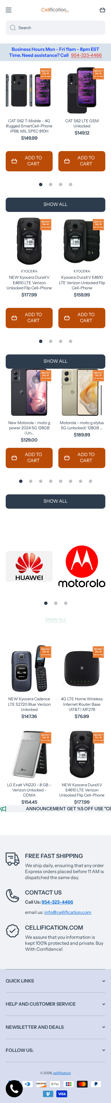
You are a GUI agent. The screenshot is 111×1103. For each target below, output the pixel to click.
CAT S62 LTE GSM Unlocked (82, 123)
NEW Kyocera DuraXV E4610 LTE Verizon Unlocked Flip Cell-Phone (29, 282)
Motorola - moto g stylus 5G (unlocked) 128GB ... (82, 425)
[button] (102, 10)
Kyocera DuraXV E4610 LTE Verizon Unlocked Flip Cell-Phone (82, 282)
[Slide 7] (80, 481)
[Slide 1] (40, 184)
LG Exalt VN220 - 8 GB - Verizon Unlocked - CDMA (29, 790)
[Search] (11, 28)
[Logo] (55, 10)
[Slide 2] (50, 184)
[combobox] (55, 28)
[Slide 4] (70, 184)
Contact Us (43, 892)
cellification (62, 1073)
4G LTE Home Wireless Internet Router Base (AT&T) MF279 (82, 704)
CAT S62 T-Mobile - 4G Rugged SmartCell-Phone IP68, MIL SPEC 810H (29, 126)
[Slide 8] (90, 481)
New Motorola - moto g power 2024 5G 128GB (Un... (29, 428)
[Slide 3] (60, 184)
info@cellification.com (67, 912)
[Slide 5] (60, 481)
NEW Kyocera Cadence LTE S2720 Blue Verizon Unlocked (29, 704)
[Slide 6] (70, 481)
